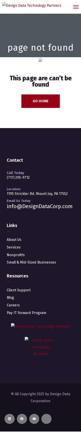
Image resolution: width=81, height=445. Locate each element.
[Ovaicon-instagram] (46, 419)
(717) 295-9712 (18, 177)
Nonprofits (16, 255)
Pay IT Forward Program (26, 313)
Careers (13, 305)
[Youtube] (34, 419)
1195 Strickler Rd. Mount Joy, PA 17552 (37, 194)
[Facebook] (22, 419)
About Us (14, 240)
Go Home (41, 101)
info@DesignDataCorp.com (40, 206)
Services (14, 247)
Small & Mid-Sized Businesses (31, 262)
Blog (10, 297)
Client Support (19, 290)
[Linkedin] (9, 419)
